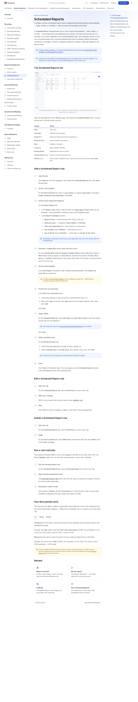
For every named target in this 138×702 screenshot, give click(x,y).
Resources (110, 8)
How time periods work (117, 33)
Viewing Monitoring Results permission (71, 326)
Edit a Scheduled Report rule (119, 24)
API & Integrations (88, 8)
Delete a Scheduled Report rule (120, 27)
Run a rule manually (116, 30)
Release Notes (100, 8)
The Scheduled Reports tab (118, 18)
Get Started (8, 8)
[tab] (35, 517)
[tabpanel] (68, 533)
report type (79, 210)
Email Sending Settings (57, 279)
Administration (76, 8)
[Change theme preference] (131, 2)
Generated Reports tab (50, 479)
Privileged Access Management (38, 8)
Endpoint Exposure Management (60, 8)
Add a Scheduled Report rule (119, 21)
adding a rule (77, 400)
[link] (50, 572)
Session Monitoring (20, 8)
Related (112, 36)
